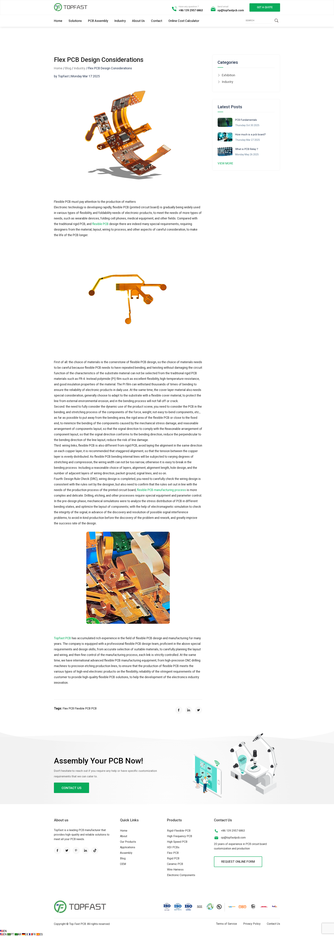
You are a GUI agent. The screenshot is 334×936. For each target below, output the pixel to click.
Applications (127, 847)
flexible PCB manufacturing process (161, 490)
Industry (120, 21)
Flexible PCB (83, 708)
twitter (198, 710)
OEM (123, 864)
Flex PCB (69, 708)
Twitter (67, 850)
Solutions (75, 21)
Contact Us (71, 788)
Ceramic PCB (175, 864)
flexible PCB (100, 224)
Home (58, 21)
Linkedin (85, 850)
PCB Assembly (98, 21)
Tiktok (94, 850)
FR (34, 934)
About (123, 836)
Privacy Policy (252, 923)
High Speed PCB (177, 841)
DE (27, 934)
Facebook (57, 850)
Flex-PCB (173, 853)
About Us (138, 21)
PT (12, 934)
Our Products (128, 841)
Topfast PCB (62, 638)
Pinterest (76, 850)
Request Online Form (238, 861)
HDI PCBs (173, 847)
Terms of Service (226, 923)
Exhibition (228, 75)
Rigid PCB (173, 858)
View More (225, 163)
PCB (94, 708)
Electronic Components (181, 875)
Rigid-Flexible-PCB (178, 830)
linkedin (188, 710)
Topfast (70, 7)
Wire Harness (175, 869)
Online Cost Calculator (183, 21)
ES (41, 934)
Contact (156, 21)
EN (5, 931)
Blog (68, 68)
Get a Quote (265, 7)
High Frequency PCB (179, 836)
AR (20, 934)
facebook (178, 710)
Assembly (126, 853)
